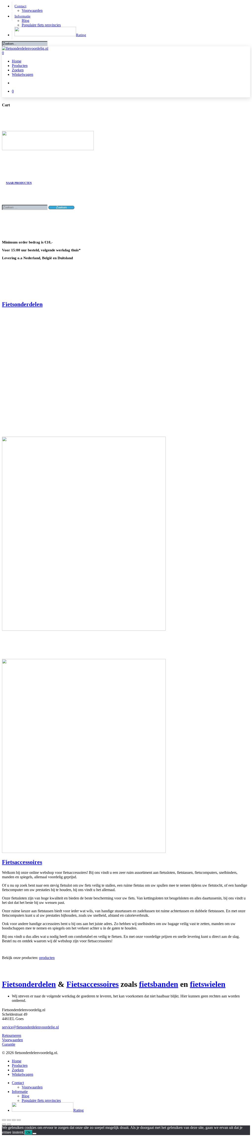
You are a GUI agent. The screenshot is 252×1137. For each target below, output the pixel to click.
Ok (28, 1132)
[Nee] (34, 1133)
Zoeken (18, 1070)
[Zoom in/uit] (4, 1120)
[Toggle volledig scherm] (9, 1120)
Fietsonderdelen (22, 304)
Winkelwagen (22, 1074)
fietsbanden (158, 984)
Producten (20, 1065)
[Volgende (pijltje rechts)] (9, 1124)
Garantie (8, 1044)
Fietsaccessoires (22, 862)
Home (16, 1061)
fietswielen (207, 984)
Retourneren (11, 1035)
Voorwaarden (12, 1040)
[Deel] (14, 1120)
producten (47, 958)
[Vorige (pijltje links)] (4, 1124)
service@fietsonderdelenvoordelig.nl (30, 1027)
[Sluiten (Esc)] (19, 1120)
